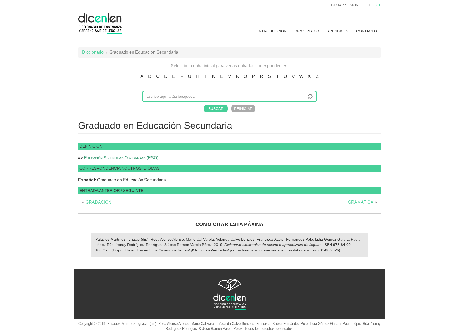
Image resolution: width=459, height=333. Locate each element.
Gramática (360, 202)
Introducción (272, 31)
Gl (378, 5)
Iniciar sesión (344, 5)
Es (371, 5)
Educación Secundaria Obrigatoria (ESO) (121, 158)
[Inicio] (102, 23)
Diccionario (307, 31)
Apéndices (337, 31)
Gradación (99, 202)
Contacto (366, 31)
